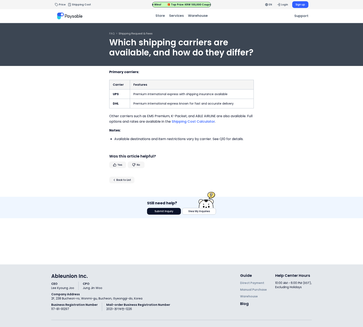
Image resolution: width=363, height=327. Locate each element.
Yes (120, 165)
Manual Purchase (253, 290)
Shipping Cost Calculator (193, 121)
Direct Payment (252, 283)
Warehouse (249, 296)
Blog (244, 303)
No (138, 165)
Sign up (300, 4)
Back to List (123, 180)
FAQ (112, 33)
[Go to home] (70, 16)
